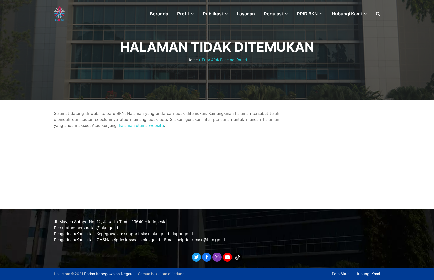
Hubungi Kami (367, 274)
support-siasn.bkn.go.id (146, 233)
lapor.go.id (183, 233)
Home (192, 60)
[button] (378, 14)
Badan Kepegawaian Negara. (109, 274)
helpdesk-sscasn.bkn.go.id (135, 239)
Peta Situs (340, 274)
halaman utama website (141, 125)
